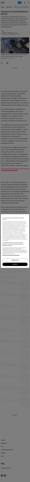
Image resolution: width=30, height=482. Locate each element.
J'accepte (15, 264)
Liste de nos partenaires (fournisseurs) (10, 255)
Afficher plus (15, 260)
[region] (15, 241)
